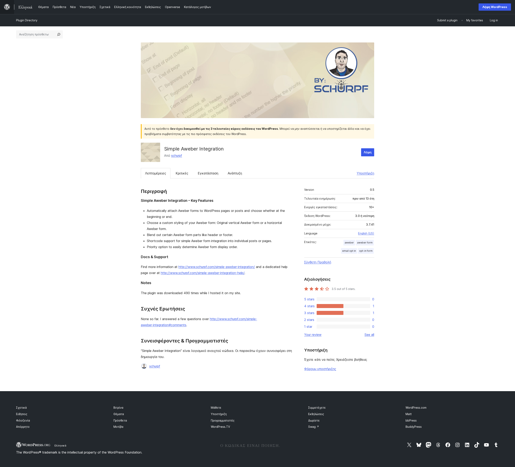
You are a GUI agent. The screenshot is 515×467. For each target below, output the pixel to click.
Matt (409, 414)
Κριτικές (182, 173)
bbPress (411, 420)
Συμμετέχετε (317, 407)
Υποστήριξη (365, 173)
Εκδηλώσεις (316, 414)
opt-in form (366, 250)
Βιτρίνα (118, 407)
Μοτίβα (118, 426)
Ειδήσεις (21, 414)
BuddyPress (414, 426)
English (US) (366, 233)
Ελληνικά (60, 445)
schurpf (176, 156)
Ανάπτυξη (235, 173)
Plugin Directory (26, 20)
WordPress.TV (220, 426)
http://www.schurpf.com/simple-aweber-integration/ (216, 267)
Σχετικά (21, 407)
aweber (349, 242)
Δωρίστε (314, 420)
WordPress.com (416, 407)
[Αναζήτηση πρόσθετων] (59, 34)
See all (369, 335)
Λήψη (368, 152)
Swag (313, 426)
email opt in (349, 250)
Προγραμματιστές (223, 420)
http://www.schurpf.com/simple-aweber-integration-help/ (202, 273)
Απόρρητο (23, 426)
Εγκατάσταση (208, 173)
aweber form (365, 242)
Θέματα (118, 414)
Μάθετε (216, 407)
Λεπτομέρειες (155, 173)
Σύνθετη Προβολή (317, 262)
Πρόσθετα (120, 420)
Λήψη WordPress (494, 7)
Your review (312, 335)
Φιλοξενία (23, 420)
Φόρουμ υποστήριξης (320, 369)
